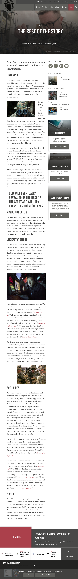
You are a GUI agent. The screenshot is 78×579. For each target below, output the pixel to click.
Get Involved (73, 2)
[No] (76, 574)
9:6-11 (33, 337)
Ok (28, 575)
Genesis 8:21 (26, 337)
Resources (61, 2)
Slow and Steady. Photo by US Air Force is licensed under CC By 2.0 (60, 51)
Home (38, 7)
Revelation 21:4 (26, 488)
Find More (60, 215)
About (57, 7)
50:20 (15, 326)
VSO (38, 2)
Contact (64, 7)
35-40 (32, 477)
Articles (44, 7)
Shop (66, 2)
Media (49, 2)
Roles (51, 7)
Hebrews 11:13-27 (23, 477)
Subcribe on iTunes (60, 147)
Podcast (55, 2)
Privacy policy (45, 575)
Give (71, 7)
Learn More (60, 178)
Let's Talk (16, 537)
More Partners (69, 554)
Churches (44, 2)
